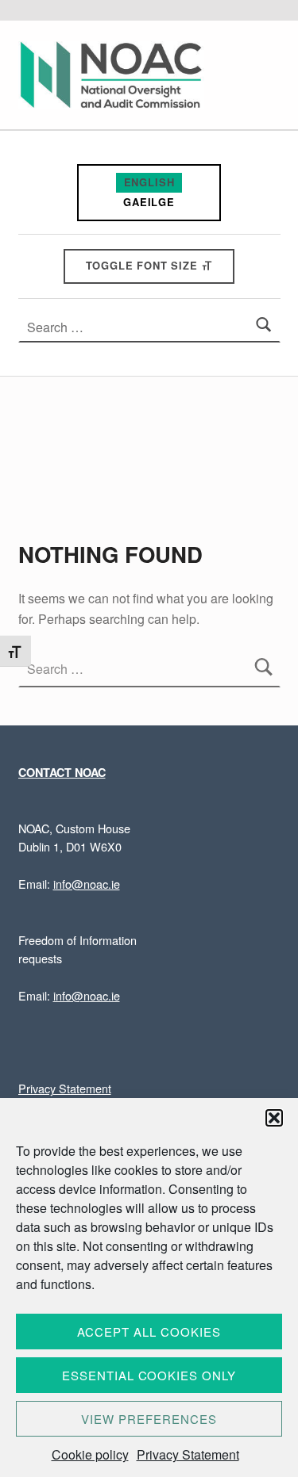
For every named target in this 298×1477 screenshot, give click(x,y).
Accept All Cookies (148, 1331)
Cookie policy (90, 1454)
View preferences (148, 1418)
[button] (274, 1118)
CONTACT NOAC (62, 772)
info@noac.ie (86, 883)
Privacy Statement (188, 1454)
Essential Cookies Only (149, 1375)
